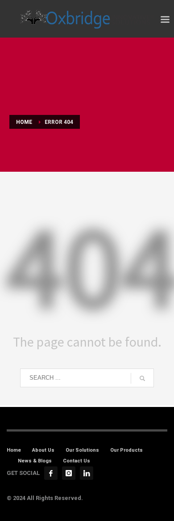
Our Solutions (82, 450)
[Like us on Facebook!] (51, 473)
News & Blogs (35, 461)
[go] (142, 378)
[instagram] (68, 473)
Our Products (126, 450)
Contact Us (76, 461)
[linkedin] (86, 473)
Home (14, 450)
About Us (43, 450)
